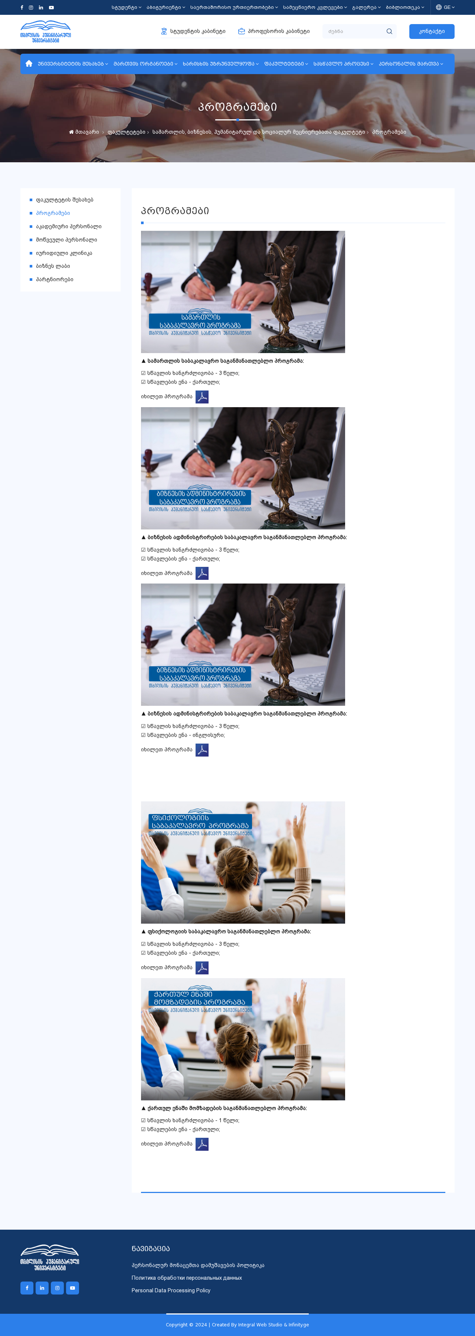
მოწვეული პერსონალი (66, 240)
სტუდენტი (124, 7)
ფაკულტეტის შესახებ (65, 200)
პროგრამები (389, 132)
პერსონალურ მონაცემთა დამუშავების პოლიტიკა (198, 1265)
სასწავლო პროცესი (341, 64)
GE (447, 7)
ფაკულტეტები (284, 64)
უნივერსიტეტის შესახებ (71, 64)
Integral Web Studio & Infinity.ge (273, 1324)
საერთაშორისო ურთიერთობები (232, 7)
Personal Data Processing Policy (171, 1290)
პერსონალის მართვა (409, 64)
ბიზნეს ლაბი (53, 266)
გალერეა (364, 7)
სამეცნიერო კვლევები (313, 7)
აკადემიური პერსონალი (69, 226)
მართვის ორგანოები (143, 64)
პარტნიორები (54, 279)
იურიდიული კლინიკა (64, 253)
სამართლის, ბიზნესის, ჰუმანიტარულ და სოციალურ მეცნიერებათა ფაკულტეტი (259, 132)
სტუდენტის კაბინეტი (198, 31)
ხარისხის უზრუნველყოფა (219, 64)
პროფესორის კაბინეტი (279, 31)
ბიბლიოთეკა (403, 7)
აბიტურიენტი (164, 7)
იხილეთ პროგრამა (168, 396)
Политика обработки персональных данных (187, 1278)
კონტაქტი (432, 31)
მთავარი (86, 132)
